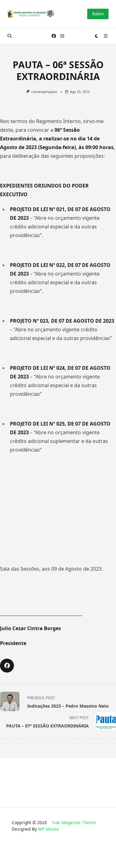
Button (98, 13)
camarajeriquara (44, 92)
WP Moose (48, 829)
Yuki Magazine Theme (74, 822)
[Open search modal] (9, 36)
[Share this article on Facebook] (7, 666)
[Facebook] (54, 36)
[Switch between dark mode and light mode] (97, 36)
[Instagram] (62, 36)
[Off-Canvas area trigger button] (106, 36)
